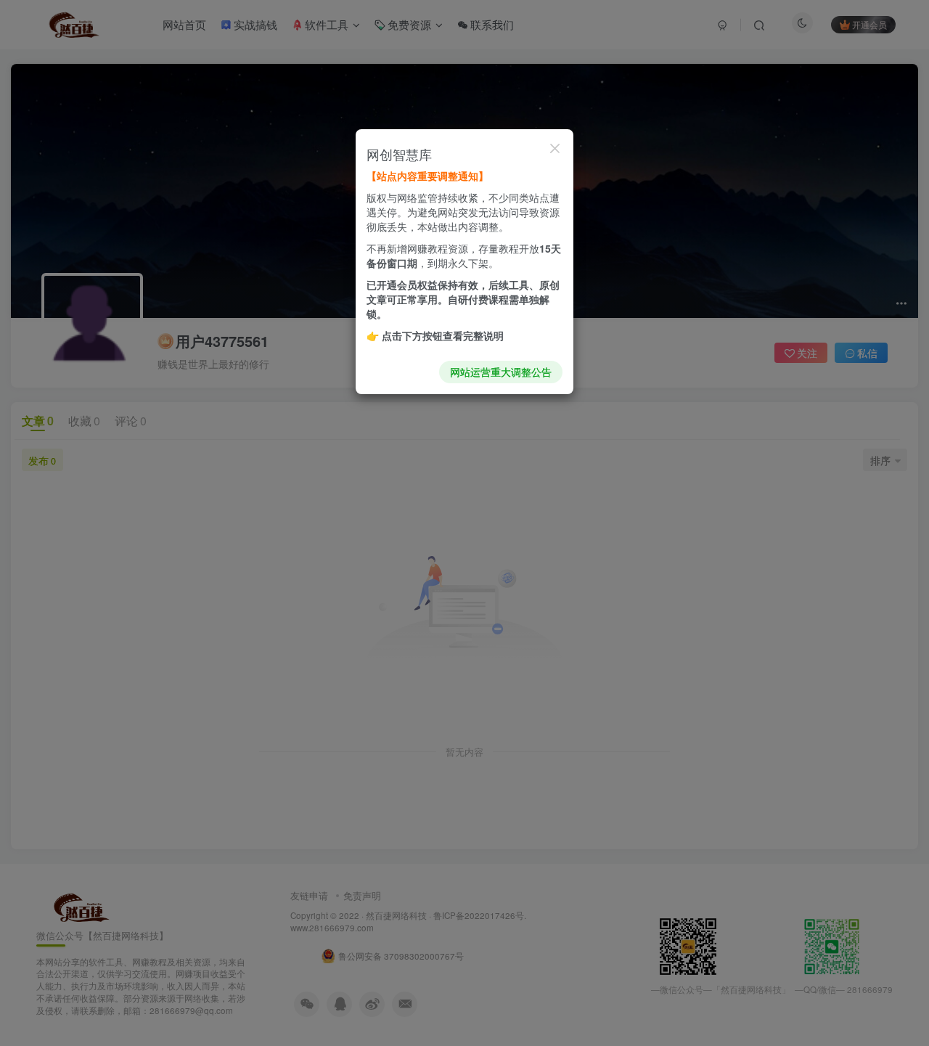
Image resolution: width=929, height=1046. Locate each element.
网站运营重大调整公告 (501, 371)
